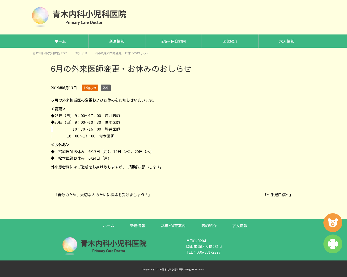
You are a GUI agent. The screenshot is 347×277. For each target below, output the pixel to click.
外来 (105, 87)
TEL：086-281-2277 (203, 252)
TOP (50, 53)
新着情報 (116, 41)
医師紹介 (230, 41)
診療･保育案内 (173, 41)
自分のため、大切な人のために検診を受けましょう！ (103, 194)
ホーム (60, 41)
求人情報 (286, 41)
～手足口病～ (278, 194)
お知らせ (90, 87)
